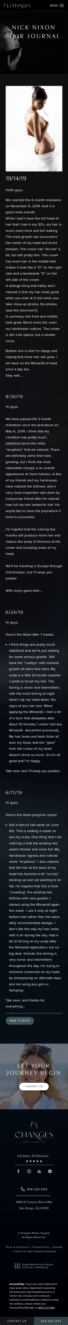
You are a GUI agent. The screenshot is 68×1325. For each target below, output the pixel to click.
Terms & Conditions (17, 1247)
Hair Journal (46, 52)
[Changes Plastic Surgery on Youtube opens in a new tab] (39, 1171)
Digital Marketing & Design (37, 1266)
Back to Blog (20, 1021)
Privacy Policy (41, 1247)
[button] (62, 5)
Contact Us (34, 1086)
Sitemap (57, 1247)
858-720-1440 (46, 1307)
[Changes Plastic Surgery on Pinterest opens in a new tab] (49, 1171)
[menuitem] (18, 1171)
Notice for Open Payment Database (35, 1251)
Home (16, 52)
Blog (28, 52)
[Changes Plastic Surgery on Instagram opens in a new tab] (28, 1171)
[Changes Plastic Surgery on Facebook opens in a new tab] (18, 1171)
